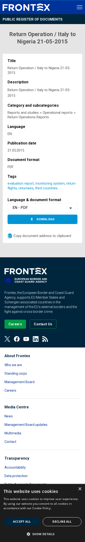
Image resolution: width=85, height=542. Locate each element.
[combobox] (42, 208)
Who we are (13, 365)
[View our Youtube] (26, 339)
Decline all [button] (62, 522)
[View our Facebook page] (17, 339)
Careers (10, 390)
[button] (42, 534)
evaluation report (21, 183)
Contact (10, 442)
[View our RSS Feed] (45, 339)
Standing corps (15, 373)
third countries (46, 188)
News (8, 416)
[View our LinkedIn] (35, 339)
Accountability (15, 467)
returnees (26, 188)
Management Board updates (25, 425)
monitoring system (50, 183)
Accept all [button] (22, 522)
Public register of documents (33, 19)
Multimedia (12, 433)
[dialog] (42, 513)
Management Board (19, 382)
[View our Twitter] (7, 339)
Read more (11, 513)
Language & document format (34, 200)
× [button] (79, 489)
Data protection (16, 476)
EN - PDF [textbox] (20, 207)
